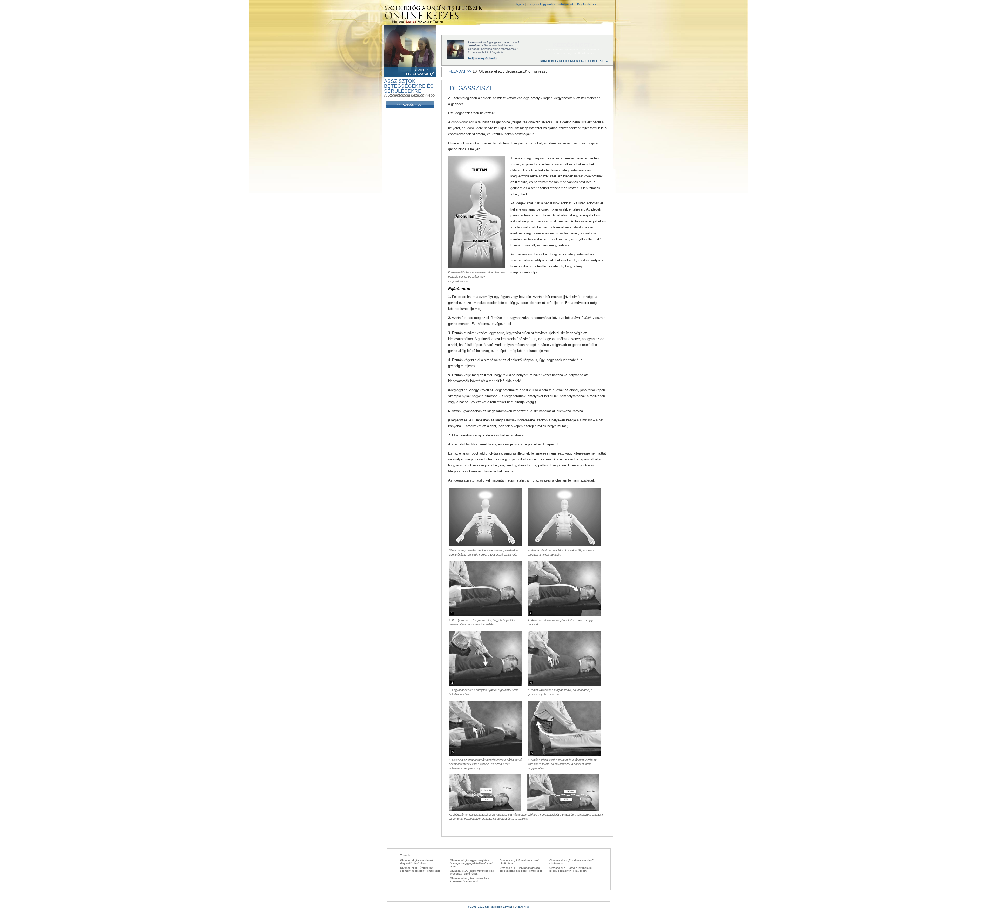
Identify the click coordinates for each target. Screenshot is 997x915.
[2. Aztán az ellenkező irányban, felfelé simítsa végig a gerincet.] (564, 615)
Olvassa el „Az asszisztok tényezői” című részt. (416, 862)
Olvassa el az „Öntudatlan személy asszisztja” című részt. (420, 869)
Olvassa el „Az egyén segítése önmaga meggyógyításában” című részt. (471, 863)
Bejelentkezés (586, 4)
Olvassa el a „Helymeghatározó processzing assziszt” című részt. (521, 869)
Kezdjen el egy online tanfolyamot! (550, 4)
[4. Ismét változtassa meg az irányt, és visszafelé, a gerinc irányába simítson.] (564, 685)
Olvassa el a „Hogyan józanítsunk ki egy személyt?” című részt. (570, 869)
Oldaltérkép (522, 906)
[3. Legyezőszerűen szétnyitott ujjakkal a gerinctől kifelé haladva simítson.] (485, 685)
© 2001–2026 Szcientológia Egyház (490, 906)
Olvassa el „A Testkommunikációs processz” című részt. (472, 872)
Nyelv (520, 4)
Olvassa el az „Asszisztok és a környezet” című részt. (469, 880)
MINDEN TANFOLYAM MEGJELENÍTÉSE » (574, 61)
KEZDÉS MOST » (574, 45)
